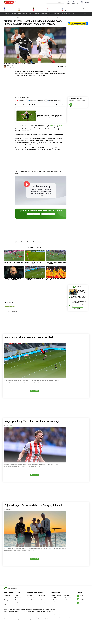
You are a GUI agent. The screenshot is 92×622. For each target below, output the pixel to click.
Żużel (30, 13)
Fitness (6, 602)
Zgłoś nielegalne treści (13, 311)
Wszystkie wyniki (81, 8)
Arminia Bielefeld (15, 17)
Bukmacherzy (36, 13)
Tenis (19, 13)
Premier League (30, 597)
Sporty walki (44, 13)
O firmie (18, 609)
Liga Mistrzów (42, 595)
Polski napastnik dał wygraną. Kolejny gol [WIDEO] (34, 279)
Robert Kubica (54, 597)
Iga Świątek (54, 600)
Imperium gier (50, 611)
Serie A (40, 600)
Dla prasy (23, 609)
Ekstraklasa (29, 595)
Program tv (17, 611)
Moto (69, 13)
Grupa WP (12, 609)
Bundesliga (35, 241)
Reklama (47, 609)
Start (4, 17)
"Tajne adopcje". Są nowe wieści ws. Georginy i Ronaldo (81, 291)
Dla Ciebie (7, 13)
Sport (44, 611)
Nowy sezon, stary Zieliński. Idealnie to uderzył (13, 263)
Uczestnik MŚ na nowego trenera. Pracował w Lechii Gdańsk (12, 279)
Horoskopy (11, 611)
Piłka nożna (14, 13)
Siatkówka (24, 13)
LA (73, 13)
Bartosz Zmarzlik (68, 597)
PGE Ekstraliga (42, 602)
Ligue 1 (28, 602)
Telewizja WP (24, 611)
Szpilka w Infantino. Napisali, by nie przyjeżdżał (78, 305)
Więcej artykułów (77, 308)
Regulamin (52, 609)
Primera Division (30, 600)
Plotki (29, 611)
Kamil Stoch (67, 595)
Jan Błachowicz (67, 600)
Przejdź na (8, 2)
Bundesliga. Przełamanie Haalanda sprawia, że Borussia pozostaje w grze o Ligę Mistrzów (49, 115)
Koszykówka (64, 13)
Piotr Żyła (53, 602)
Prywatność (29, 609)
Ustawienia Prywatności (38, 609)
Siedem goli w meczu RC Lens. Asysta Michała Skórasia (55, 279)
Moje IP (34, 611)
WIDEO (50, 13)
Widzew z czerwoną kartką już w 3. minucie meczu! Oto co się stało (33, 263)
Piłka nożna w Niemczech (20, 241)
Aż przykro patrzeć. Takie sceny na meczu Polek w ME (78, 302)
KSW (5, 604)
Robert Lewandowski (56, 595)
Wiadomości (39, 611)
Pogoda (5, 611)
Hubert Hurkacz (67, 602)
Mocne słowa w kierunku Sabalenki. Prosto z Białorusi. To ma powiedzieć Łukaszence (79, 297)
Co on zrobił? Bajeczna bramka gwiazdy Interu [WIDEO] (56, 263)
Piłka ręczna (56, 13)
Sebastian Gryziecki (12, 66)
